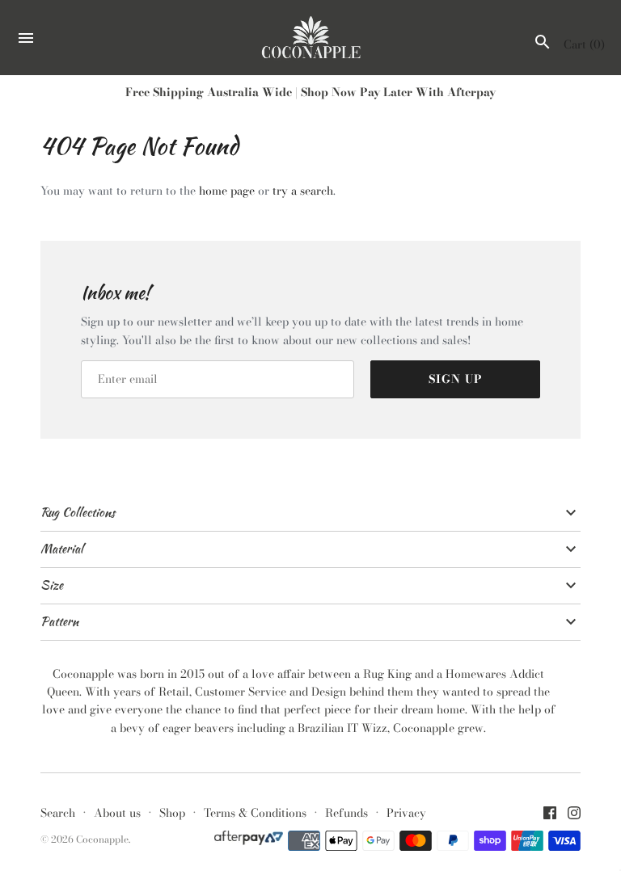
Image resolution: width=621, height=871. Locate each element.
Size (51, 585)
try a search (302, 191)
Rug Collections (77, 512)
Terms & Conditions (255, 813)
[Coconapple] (310, 38)
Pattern (59, 621)
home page (227, 191)
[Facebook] (549, 814)
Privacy (406, 813)
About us (117, 813)
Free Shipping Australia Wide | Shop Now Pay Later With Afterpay (310, 92)
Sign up (456, 379)
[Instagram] (574, 814)
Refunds (346, 813)
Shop (172, 813)
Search (57, 813)
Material (61, 549)
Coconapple (102, 839)
